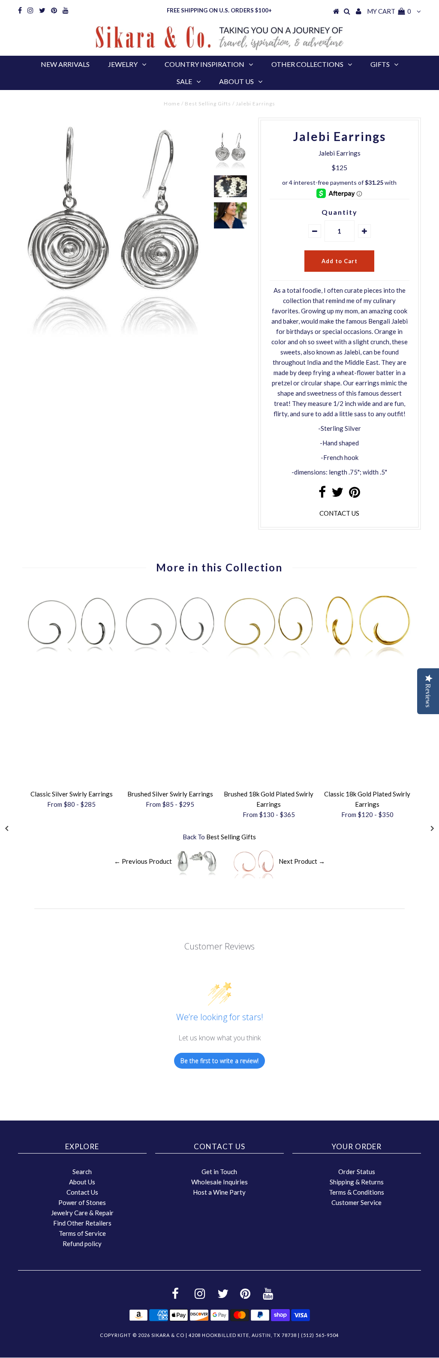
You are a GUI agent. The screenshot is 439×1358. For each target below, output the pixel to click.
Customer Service (356, 1202)
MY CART (389, 11)
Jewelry (123, 64)
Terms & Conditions (356, 1192)
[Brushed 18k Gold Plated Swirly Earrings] (269, 656)
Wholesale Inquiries (219, 1182)
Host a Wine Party (219, 1192)
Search (82, 1171)
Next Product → (302, 861)
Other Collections (307, 64)
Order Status (356, 1171)
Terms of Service (82, 1233)
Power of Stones (82, 1202)
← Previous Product (143, 861)
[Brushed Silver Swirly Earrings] (170, 656)
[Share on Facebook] (322, 494)
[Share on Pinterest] (354, 494)
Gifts (380, 64)
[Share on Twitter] (337, 494)
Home (172, 103)
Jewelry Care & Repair (82, 1213)
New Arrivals (65, 64)
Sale (184, 81)
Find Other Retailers (82, 1223)
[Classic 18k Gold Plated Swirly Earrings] (367, 656)
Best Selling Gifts (208, 103)
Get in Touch (219, 1171)
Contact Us (82, 1192)
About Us (236, 81)
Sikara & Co (167, 1335)
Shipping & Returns (357, 1182)
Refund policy (82, 1243)
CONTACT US (339, 513)
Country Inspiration (204, 64)
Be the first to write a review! (219, 1061)
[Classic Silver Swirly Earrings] (71, 656)
